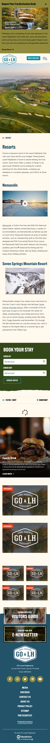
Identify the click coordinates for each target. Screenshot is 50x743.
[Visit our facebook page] (10, 679)
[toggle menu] (45, 58)
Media (25, 688)
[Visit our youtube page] (40, 679)
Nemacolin (10, 185)
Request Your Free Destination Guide (19, 4)
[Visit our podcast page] (32, 679)
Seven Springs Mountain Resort (24, 264)
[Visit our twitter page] (25, 679)
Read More (7, 49)
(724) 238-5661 (25, 671)
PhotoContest (25, 716)
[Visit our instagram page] (17, 679)
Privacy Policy (25, 706)
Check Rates (12, 381)
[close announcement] (45, 4)
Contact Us (25, 697)
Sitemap (25, 711)
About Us (25, 702)
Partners (25, 692)
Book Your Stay (33, 58)
